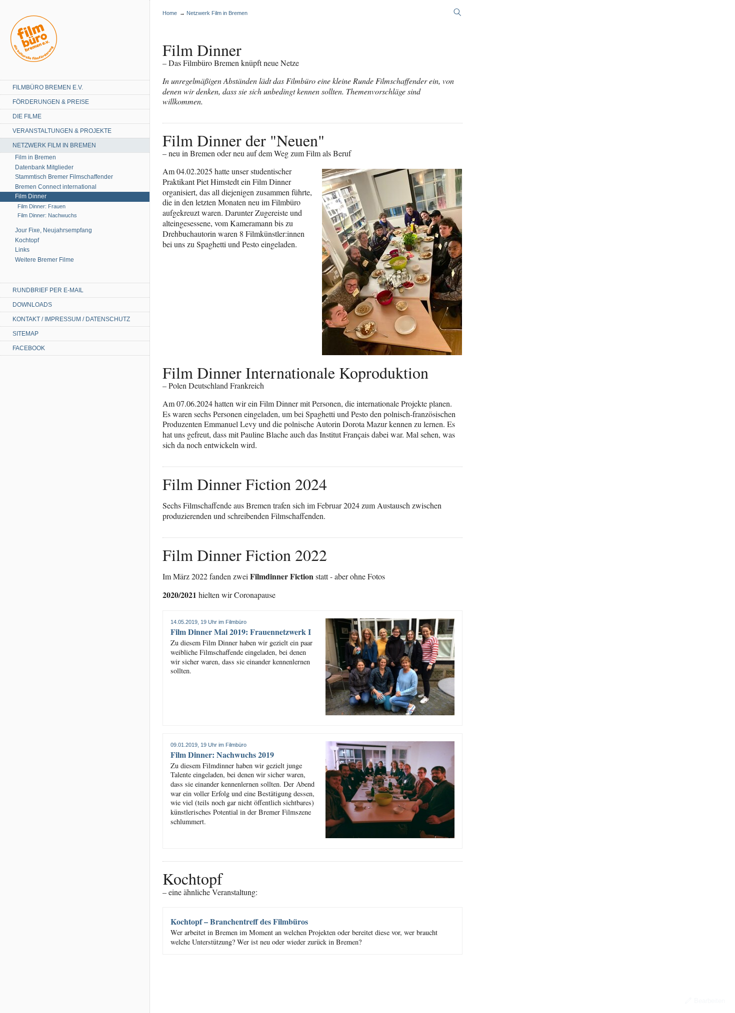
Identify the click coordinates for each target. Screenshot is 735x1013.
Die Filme (27, 116)
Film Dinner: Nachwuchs (47, 215)
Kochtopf (27, 240)
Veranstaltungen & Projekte (62, 130)
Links (22, 249)
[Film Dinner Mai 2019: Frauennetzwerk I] (390, 666)
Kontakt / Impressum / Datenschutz (71, 319)
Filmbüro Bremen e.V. (47, 87)
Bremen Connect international (55, 186)
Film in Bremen (35, 157)
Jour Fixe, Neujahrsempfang (53, 230)
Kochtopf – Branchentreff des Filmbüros (239, 921)
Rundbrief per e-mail (48, 290)
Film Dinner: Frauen (42, 206)
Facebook (28, 348)
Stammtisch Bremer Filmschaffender (64, 176)
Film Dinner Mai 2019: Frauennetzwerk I (240, 631)
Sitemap (25, 333)
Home (34, 38)
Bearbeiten (709, 1001)
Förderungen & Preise (50, 101)
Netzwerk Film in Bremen (54, 145)
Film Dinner (30, 196)
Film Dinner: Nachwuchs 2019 (222, 754)
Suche (457, 12)
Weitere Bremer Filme (44, 259)
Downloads (32, 304)
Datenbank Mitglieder (44, 167)
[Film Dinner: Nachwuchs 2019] (390, 789)
